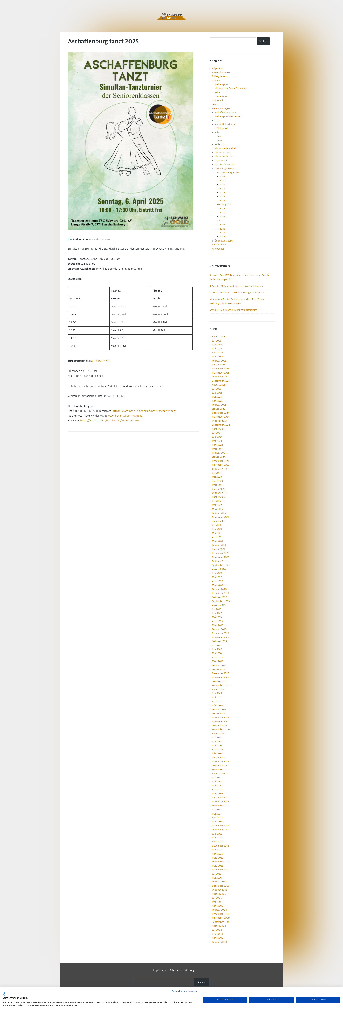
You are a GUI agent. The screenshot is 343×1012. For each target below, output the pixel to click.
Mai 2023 (217, 477)
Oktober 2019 (219, 597)
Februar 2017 (219, 709)
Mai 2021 (217, 533)
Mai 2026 (217, 348)
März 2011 (217, 866)
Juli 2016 (216, 737)
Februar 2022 (219, 513)
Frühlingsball (221, 128)
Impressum (159, 970)
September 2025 (221, 381)
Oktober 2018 (219, 641)
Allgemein (217, 68)
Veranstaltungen (221, 108)
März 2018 (217, 661)
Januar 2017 (218, 713)
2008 (222, 224)
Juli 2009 (217, 898)
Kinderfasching (222, 152)
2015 (222, 196)
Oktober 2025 (219, 376)
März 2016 (217, 753)
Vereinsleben (219, 244)
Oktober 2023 (219, 469)
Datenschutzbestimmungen (184, 991)
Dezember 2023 (220, 461)
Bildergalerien (219, 76)
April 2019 (217, 621)
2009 (222, 176)
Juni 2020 (217, 573)
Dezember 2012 (220, 846)
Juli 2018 (216, 645)
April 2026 (217, 353)
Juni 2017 (217, 693)
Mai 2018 (217, 653)
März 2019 (217, 625)
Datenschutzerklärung (182, 970)
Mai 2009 (217, 902)
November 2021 (220, 517)
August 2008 (219, 926)
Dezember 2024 (220, 413)
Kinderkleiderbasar (225, 156)
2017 (219, 136)
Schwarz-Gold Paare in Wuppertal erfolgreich (233, 310)
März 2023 (217, 485)
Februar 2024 (219, 453)
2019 (219, 140)
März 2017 (217, 705)
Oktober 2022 (219, 493)
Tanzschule (218, 100)
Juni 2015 (217, 781)
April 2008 (217, 938)
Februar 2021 (219, 545)
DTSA (217, 120)
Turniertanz (221, 96)
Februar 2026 (219, 361)
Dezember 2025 (220, 368)
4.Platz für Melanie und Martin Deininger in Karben (236, 286)
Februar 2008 (219, 942)
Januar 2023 (218, 489)
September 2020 (221, 565)
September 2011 (220, 861)
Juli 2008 (217, 930)
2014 (222, 192)
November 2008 (221, 918)
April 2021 (217, 537)
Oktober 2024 (219, 421)
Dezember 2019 (220, 593)
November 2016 (220, 721)
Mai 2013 (217, 838)
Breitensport (221, 84)
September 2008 (221, 922)
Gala (217, 132)
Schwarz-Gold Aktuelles (171, 16)
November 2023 (220, 465)
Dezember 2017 (220, 673)
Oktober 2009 (219, 890)
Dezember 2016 (220, 717)
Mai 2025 (217, 397)
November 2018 (220, 637)
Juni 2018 (217, 649)
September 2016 (221, 729)
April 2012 (217, 854)
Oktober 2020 (219, 561)
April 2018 (217, 657)
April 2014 (217, 817)
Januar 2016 (218, 757)
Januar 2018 (218, 669)
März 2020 (218, 585)
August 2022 (218, 497)
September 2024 (221, 425)
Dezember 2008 (220, 914)
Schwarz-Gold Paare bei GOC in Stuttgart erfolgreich (237, 292)
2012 (222, 184)
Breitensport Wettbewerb (228, 116)
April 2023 (217, 481)
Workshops (218, 249)
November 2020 (221, 557)
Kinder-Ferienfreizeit (226, 148)
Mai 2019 (217, 617)
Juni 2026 (217, 344)
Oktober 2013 (219, 829)
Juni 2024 (217, 437)
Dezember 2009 (221, 886)
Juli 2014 (216, 809)
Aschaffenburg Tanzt (228, 172)
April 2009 (217, 906)
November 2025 (220, 373)
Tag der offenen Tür (225, 164)
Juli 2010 (217, 874)
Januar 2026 (218, 365)
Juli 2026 (217, 341)
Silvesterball (221, 160)
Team (215, 104)
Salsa (217, 92)
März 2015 (217, 793)
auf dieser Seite (100, 361)
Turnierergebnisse (224, 168)
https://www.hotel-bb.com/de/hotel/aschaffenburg (144, 411)
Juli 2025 (216, 389)
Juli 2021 (216, 525)
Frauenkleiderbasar (225, 124)
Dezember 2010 (220, 870)
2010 (222, 180)
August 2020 (219, 569)
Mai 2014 (217, 814)
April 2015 (217, 789)
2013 (222, 188)
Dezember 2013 (220, 826)
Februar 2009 (219, 910)
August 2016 (218, 733)
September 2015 (221, 769)
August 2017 (218, 689)
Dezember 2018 (220, 633)
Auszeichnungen (221, 72)
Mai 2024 (217, 441)
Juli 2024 (217, 433)
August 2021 (218, 521)
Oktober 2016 (219, 725)
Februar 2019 (219, 629)
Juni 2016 (217, 741)
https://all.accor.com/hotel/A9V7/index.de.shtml (110, 420)
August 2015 (218, 773)
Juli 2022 (216, 501)
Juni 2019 (217, 613)
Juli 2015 (216, 777)
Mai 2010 (217, 878)
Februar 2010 (219, 882)
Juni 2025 (217, 393)
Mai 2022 (217, 505)
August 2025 (218, 385)
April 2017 (217, 701)
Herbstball (220, 144)
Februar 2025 (219, 405)
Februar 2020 (219, 589)
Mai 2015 (217, 785)
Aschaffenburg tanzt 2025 (103, 41)
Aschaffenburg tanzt (225, 112)
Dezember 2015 (220, 761)
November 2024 (220, 417)
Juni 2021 (217, 529)
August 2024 (219, 429)
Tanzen (216, 80)
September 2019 (221, 601)
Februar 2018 (219, 665)
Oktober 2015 (219, 765)
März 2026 (217, 356)
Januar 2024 (218, 457)
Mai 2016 (217, 745)
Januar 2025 (218, 409)
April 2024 (217, 445)
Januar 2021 (218, 549)
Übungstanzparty (224, 241)
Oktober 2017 (219, 681)
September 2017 (221, 685)
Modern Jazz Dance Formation (231, 88)
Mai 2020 (217, 577)
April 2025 (217, 401)
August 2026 (219, 336)
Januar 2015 (218, 797)
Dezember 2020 (220, 553)
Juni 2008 (217, 934)
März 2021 (217, 541)
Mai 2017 (217, 697)
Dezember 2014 (220, 801)
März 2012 (217, 858)
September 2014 (221, 805)
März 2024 (217, 449)
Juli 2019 (216, 609)
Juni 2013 (217, 834)
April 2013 (217, 841)
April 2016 (217, 749)
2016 (222, 200)
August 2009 (219, 894)
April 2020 (217, 581)
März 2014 (217, 821)
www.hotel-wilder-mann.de (125, 415)
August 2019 (218, 605)
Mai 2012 (217, 849)
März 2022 (217, 509)
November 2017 (220, 677)
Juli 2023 (216, 473)
